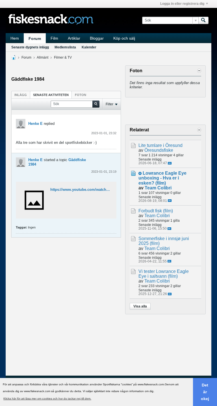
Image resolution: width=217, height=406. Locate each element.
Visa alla (140, 306)
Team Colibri (158, 187)
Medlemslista (65, 47)
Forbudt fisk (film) (155, 210)
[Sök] (203, 20)
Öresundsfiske (158, 150)
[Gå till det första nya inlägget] (140, 173)
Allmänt (42, 57)
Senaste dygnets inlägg (30, 47)
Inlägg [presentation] (20, 95)
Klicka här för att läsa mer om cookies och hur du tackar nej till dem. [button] (47, 398)
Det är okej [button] (205, 392)
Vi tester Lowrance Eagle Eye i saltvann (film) (163, 274)
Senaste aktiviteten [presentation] (51, 95)
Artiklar (74, 38)
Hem (14, 38)
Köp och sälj (124, 38)
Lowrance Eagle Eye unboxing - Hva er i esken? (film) (162, 178)
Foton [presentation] (80, 95)
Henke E (35, 123)
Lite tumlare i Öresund (160, 145)
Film (54, 38)
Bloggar (97, 38)
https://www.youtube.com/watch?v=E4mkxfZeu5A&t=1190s (101, 189)
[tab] (20, 95)
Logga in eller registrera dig (182, 4)
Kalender (89, 47)
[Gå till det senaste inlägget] (170, 163)
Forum (35, 38)
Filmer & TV (63, 57)
